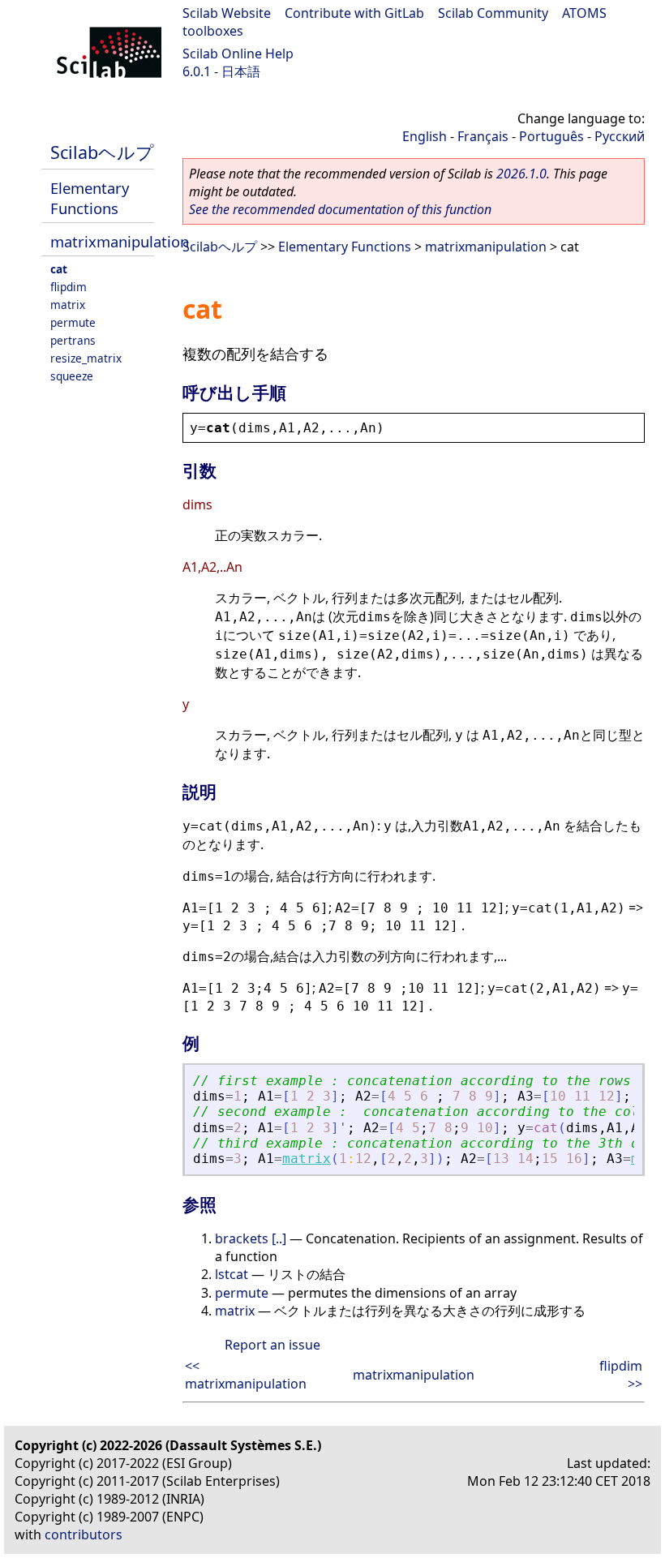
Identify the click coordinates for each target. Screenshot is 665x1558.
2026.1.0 (521, 173)
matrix (67, 304)
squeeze (71, 376)
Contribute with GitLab (354, 13)
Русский (619, 136)
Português (551, 136)
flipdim (68, 286)
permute (73, 322)
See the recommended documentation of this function (340, 209)
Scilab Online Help (238, 53)
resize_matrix (86, 358)
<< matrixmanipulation (246, 1375)
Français (482, 136)
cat (58, 269)
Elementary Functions (89, 198)
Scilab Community (493, 13)
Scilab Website (226, 13)
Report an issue (272, 1345)
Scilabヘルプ (102, 152)
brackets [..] (250, 1238)
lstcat (231, 1274)
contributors (83, 1534)
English (424, 136)
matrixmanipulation (119, 241)
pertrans (73, 340)
